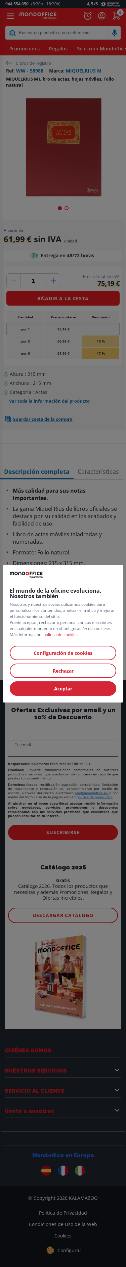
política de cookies (60, 634)
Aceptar (63, 688)
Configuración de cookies (63, 653)
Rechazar (63, 671)
